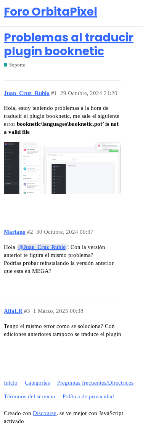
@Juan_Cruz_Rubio (42, 247)
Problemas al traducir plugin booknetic (68, 44)
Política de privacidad (88, 396)
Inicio (11, 383)
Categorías (37, 383)
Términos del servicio (29, 396)
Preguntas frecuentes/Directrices (95, 383)
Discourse (44, 413)
